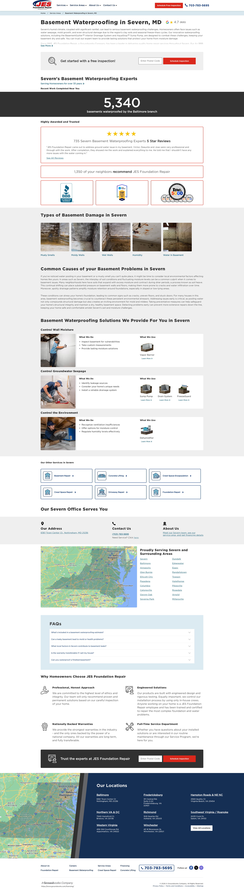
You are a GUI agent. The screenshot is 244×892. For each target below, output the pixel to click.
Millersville (178, 599)
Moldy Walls (77, 255)
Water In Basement (173, 255)
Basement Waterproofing (81, 870)
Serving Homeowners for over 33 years (62, 83)
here (136, 537)
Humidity (137, 255)
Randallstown (179, 572)
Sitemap (200, 886)
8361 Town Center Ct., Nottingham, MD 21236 (64, 533)
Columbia (145, 586)
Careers (73, 866)
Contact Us (109, 5)
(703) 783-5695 (120, 534)
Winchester (151, 825)
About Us (94, 5)
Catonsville (146, 590)
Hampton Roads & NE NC (207, 794)
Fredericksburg (153, 794)
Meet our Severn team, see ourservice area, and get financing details (183, 534)
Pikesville (177, 586)
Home (43, 13)
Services (61, 5)
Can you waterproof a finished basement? (71, 660)
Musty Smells (48, 255)
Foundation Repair (49, 870)
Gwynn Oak (146, 594)
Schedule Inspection (179, 61)
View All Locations (201, 828)
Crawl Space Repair (107, 870)
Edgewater (178, 563)
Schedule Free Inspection (169, 5)
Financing (124, 866)
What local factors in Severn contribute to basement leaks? (78, 646)
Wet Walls (107, 255)
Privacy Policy (158, 886)
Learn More (146, 358)
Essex (175, 568)
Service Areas (77, 5)
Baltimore (145, 563)
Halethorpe (178, 581)
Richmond (150, 812)
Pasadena (145, 581)
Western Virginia (107, 825)
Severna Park (147, 599)
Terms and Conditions (174, 886)
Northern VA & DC (108, 812)
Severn (143, 559)
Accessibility (190, 886)
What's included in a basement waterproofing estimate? (77, 632)
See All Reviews (55, 158)
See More (46, 45)
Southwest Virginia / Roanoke (209, 812)
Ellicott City (146, 577)
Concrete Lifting (128, 870)
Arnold (175, 594)
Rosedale (177, 590)
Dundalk (176, 559)
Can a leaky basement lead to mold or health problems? (77, 639)
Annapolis (145, 568)
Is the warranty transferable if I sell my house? (72, 653)
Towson (176, 577)
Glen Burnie (146, 572)
